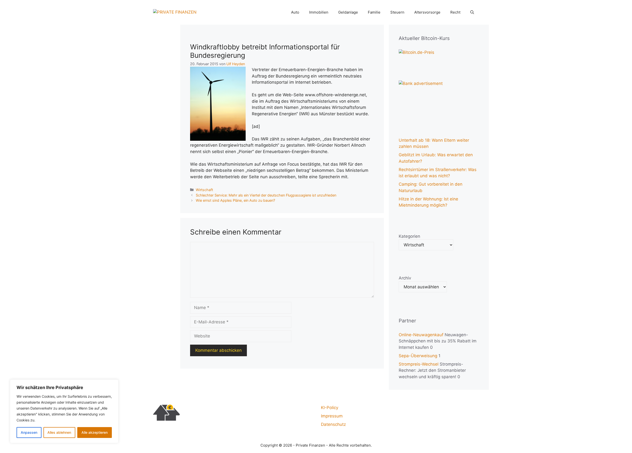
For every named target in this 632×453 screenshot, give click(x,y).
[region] (64, 411)
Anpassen (29, 432)
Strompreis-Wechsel (418, 364)
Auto (295, 12)
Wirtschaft (204, 190)
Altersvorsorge (427, 12)
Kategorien (409, 236)
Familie (374, 12)
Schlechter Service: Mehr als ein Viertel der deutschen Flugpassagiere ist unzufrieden (266, 195)
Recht (455, 12)
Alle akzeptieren (94, 432)
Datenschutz (333, 424)
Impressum (332, 416)
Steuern (397, 12)
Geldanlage (348, 12)
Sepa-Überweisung (418, 355)
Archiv (405, 278)
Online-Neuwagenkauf (421, 334)
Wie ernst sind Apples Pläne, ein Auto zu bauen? (235, 200)
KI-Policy (329, 407)
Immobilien (318, 12)
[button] (472, 12)
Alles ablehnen (59, 432)
